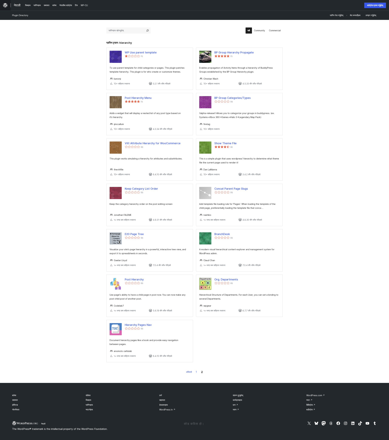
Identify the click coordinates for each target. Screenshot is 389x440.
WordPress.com (315, 395)
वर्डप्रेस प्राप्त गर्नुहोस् (375, 5)
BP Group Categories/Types (232, 97)
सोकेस (88, 395)
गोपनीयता (15, 409)
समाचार (15, 400)
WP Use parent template (141, 52)
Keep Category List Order (141, 188)
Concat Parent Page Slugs (231, 188)
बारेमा (14, 395)
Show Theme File (225, 143)
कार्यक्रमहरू (237, 400)
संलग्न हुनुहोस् (238, 395)
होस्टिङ (15, 405)
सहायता (162, 400)
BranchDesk (222, 234)
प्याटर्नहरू (89, 409)
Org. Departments (226, 279)
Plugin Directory (20, 15)
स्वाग (236, 409)
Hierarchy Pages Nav (138, 324)
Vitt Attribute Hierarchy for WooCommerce (153, 143)
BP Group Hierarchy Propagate (234, 52)
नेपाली (43, 424)
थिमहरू (88, 400)
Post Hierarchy (134, 279)
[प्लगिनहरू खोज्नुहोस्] (148, 30)
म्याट (309, 400)
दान (235, 405)
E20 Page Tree (134, 234)
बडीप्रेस (310, 409)
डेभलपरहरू (163, 405)
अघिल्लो (189, 372)
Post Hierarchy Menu (138, 97)
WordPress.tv (167, 409)
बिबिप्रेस (310, 405)
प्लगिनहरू (89, 405)
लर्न (160, 395)
